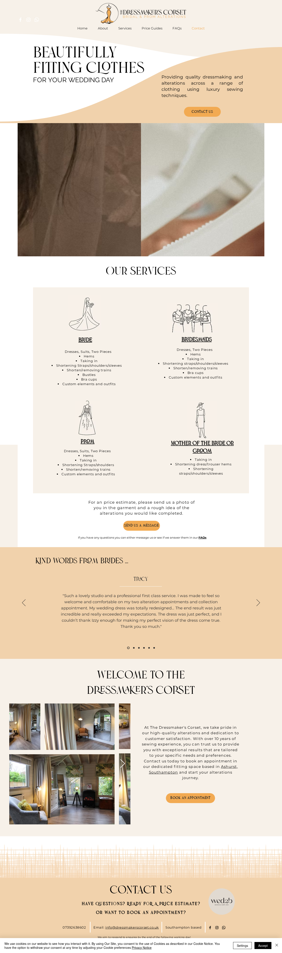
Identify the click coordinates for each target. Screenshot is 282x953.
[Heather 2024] (139, 648)
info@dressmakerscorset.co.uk (132, 927)
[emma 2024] (144, 648)
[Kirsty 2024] (154, 648)
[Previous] (24, 603)
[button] (152, 28)
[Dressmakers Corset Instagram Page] (217, 928)
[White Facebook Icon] (20, 19)
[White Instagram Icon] (28, 19)
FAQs (202, 537)
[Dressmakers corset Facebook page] (210, 928)
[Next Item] (122, 764)
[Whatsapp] (36, 19)
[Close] (276, 945)
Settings (242, 945)
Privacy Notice (142, 947)
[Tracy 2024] (128, 648)
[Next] (258, 603)
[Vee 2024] (133, 648)
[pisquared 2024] (149, 648)
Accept (263, 945)
